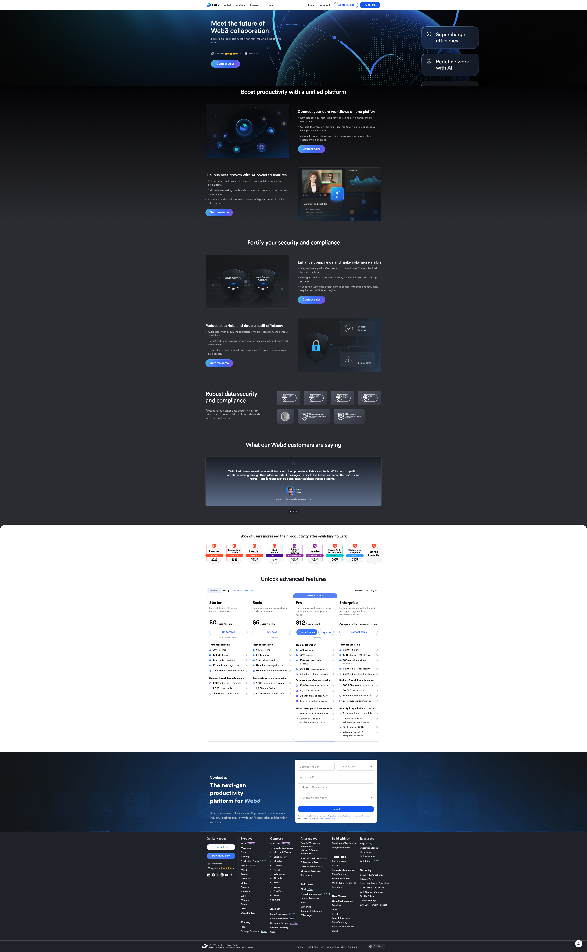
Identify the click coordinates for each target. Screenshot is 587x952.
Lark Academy (367, 856)
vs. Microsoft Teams (280, 852)
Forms (244, 904)
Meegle (245, 900)
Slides (244, 883)
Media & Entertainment (344, 883)
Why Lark (275, 843)
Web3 (335, 931)
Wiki (243, 896)
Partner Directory (279, 927)
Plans (243, 927)
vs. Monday (276, 861)
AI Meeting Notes (250, 861)
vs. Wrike (275, 887)
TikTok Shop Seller (316, 947)
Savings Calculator (250, 931)
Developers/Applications (345, 843)
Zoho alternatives (309, 862)
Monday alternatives (311, 866)
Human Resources (310, 898)
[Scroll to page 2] (293, 511)
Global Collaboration (342, 901)
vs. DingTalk (276, 891)
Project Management (311, 894)
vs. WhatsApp (277, 874)
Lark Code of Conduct (371, 892)
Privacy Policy (367, 879)
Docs (243, 852)
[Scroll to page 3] (297, 511)
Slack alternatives (310, 858)
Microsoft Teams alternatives (309, 852)
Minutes (245, 870)
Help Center (366, 852)
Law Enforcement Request (373, 905)
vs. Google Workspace (281, 848)
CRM (303, 889)
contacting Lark (328, 818)
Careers (274, 932)
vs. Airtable (276, 878)
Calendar (245, 887)
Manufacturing (339, 874)
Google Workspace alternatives (310, 844)
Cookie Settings (368, 900)
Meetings (246, 856)
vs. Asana (275, 870)
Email (244, 865)
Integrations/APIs (341, 847)
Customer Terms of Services (374, 883)
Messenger (246, 848)
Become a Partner (279, 923)
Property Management (343, 870)
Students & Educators (311, 911)
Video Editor (333, 947)
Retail (335, 865)
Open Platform (248, 913)
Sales (303, 902)
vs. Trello (275, 882)
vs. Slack (274, 857)
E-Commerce (339, 861)
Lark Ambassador (279, 914)
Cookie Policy (367, 896)
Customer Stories (369, 848)
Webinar (245, 878)
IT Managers (307, 915)
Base (243, 843)
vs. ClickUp (276, 865)
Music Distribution (350, 947)
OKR (243, 908)
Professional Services (343, 926)
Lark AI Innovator (279, 918)
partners (334, 816)
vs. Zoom (275, 895)
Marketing (306, 907)
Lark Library (366, 861)
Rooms (244, 874)
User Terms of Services (372, 887)
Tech (334, 909)
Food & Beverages (341, 918)
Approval (245, 891)
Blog (362, 843)
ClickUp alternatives (311, 871)
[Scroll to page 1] (290, 511)
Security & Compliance (371, 875)
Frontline (336, 905)
